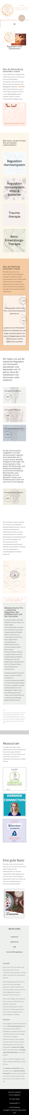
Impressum (14, 937)
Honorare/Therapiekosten (14, 952)
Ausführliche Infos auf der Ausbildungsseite (14, 599)
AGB (14, 947)
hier (6, 1064)
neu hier (21, 87)
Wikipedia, (9, 714)
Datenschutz (14, 942)
